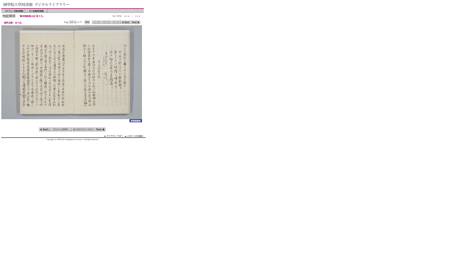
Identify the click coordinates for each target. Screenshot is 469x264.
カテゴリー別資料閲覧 (14, 11)
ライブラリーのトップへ (113, 136)
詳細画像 (135, 120)
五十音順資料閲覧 (36, 11)
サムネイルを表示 (61, 129)
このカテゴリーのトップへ (83, 129)
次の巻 (137, 16)
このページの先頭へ (134, 136)
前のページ (125, 22)
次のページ (135, 22)
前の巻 (127, 16)
